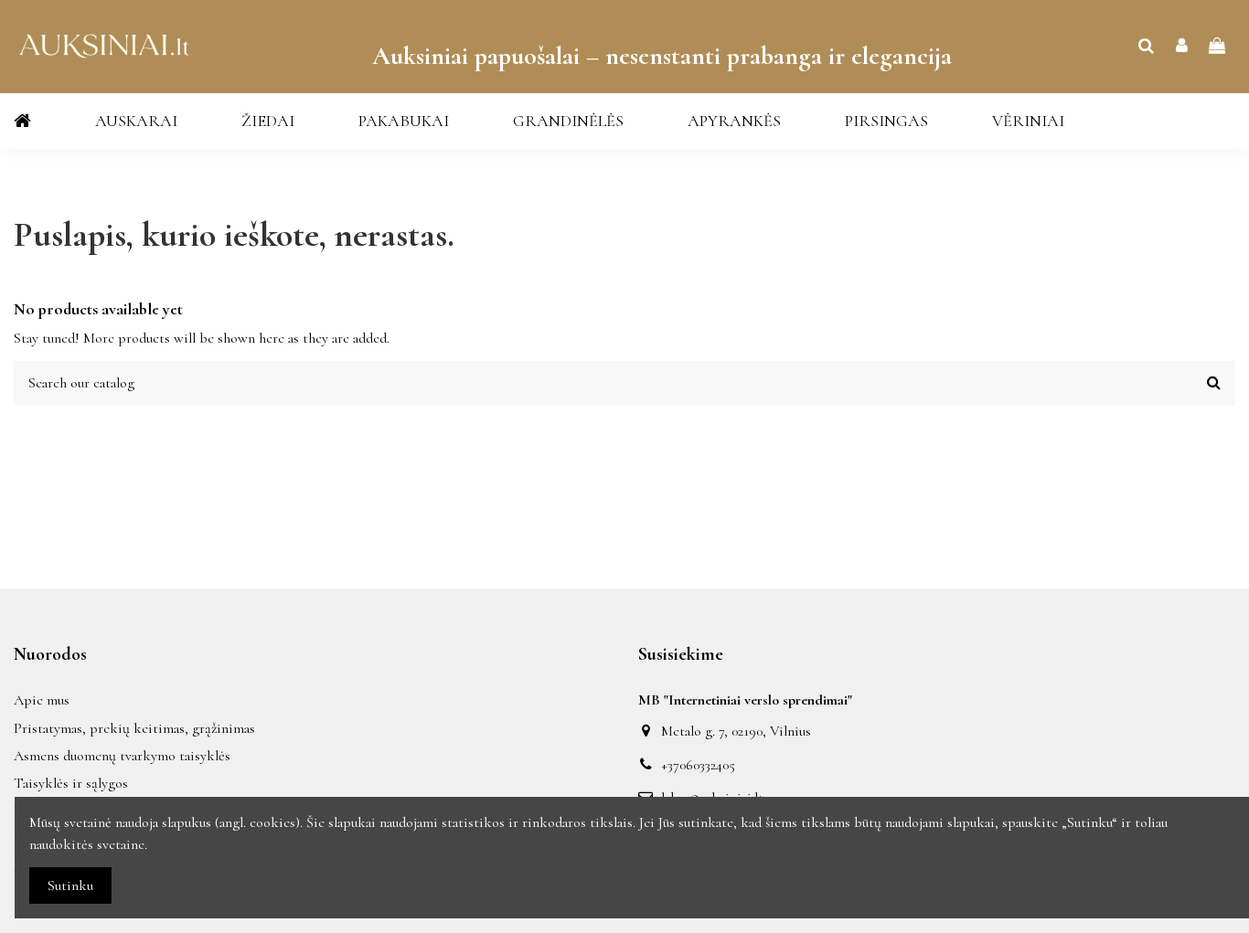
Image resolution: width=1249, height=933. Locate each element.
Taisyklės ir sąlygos (71, 783)
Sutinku (70, 885)
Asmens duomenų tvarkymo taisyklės (122, 756)
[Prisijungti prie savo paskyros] (1181, 47)
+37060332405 (698, 765)
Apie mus (41, 700)
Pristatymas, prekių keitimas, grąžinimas (134, 728)
